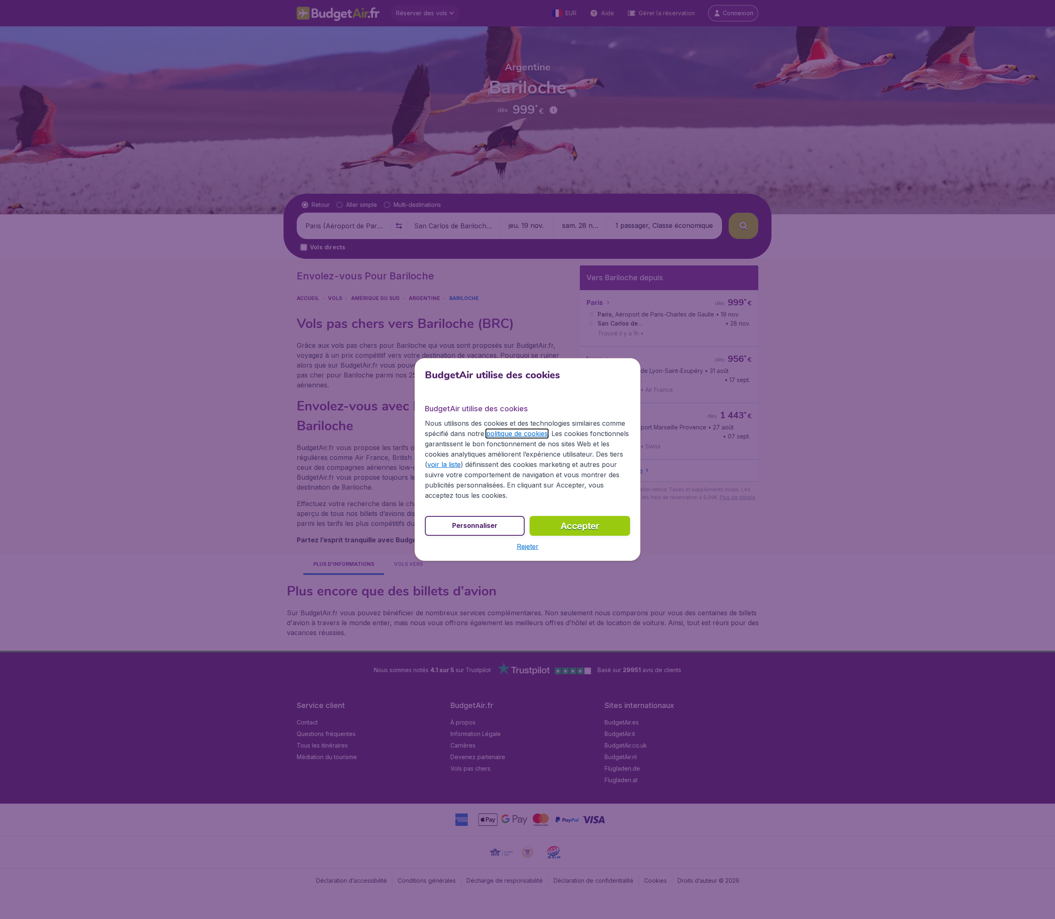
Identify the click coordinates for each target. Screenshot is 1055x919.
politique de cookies (517, 433)
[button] (528, 546)
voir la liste (444, 464)
